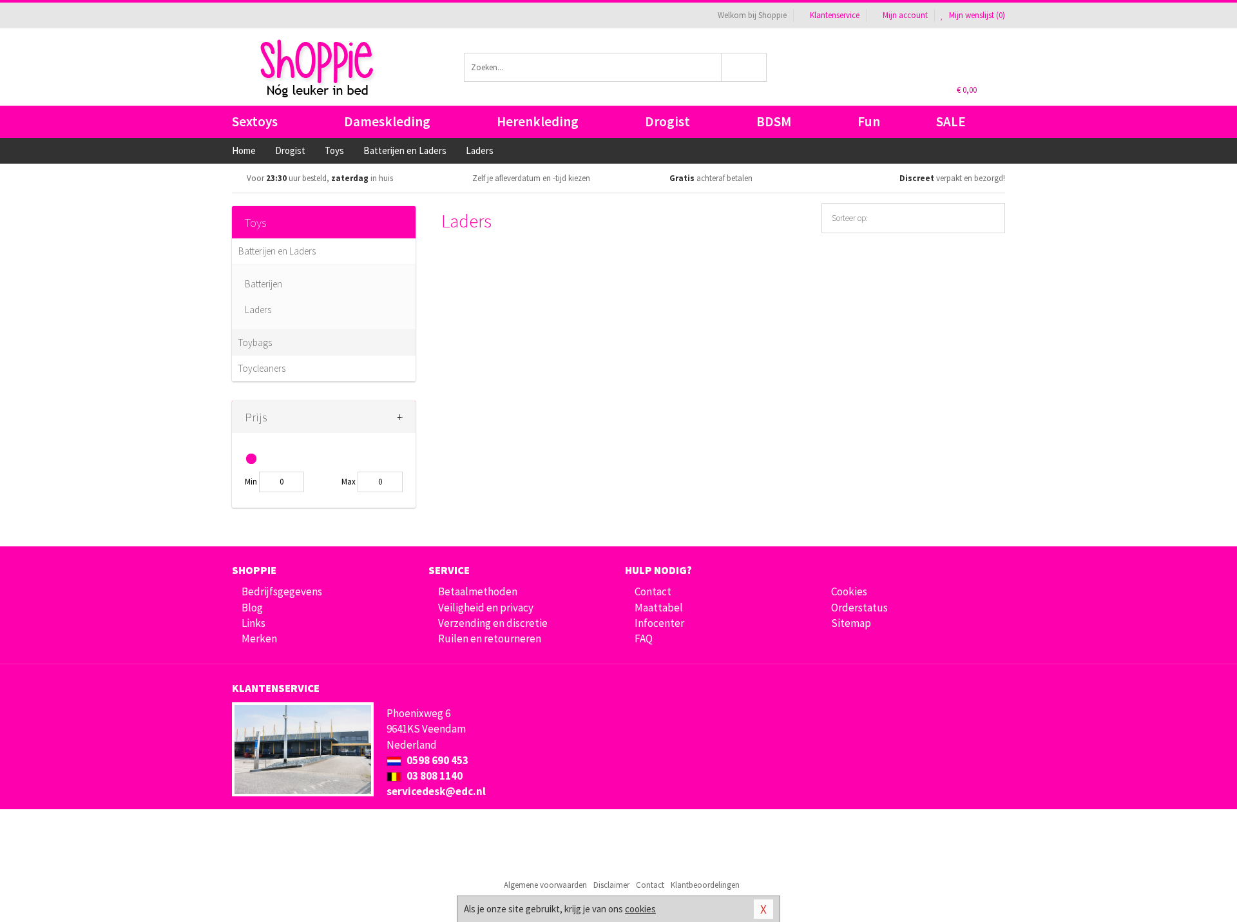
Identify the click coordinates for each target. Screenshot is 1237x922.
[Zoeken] (744, 67)
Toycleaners (261, 368)
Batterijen (263, 284)
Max (348, 481)
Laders (258, 309)
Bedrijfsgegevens (282, 591)
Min (251, 481)
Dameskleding (387, 121)
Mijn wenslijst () (976, 15)
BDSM (773, 121)
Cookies (849, 591)
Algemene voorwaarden (545, 884)
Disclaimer (611, 884)
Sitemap (851, 623)
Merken (259, 638)
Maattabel (659, 607)
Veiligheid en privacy (485, 607)
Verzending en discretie (493, 623)
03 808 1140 (434, 776)
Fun (869, 121)
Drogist (667, 121)
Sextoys (255, 121)
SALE (951, 121)
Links (253, 623)
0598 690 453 (436, 760)
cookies (640, 909)
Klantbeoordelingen (705, 884)
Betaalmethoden (477, 591)
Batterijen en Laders (277, 251)
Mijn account (905, 15)
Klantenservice (834, 15)
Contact (653, 591)
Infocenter (659, 623)
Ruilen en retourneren (489, 638)
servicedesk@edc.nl (436, 791)
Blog (252, 607)
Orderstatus (859, 607)
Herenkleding (538, 121)
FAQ (644, 638)
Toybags (255, 342)
